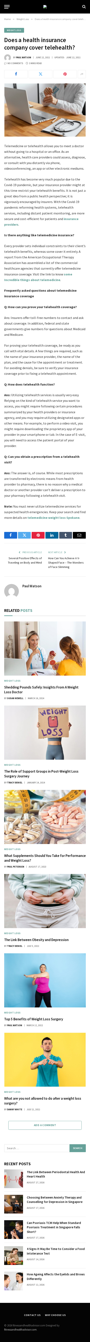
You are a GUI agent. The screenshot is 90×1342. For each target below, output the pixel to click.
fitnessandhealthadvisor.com (20, 1329)
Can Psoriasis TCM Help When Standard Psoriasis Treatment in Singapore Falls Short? (54, 1227)
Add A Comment (45, 1125)
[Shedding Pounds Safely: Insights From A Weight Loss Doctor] (45, 648)
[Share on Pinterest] (65, 74)
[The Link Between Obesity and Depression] (45, 901)
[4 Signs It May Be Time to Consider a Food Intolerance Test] (13, 1255)
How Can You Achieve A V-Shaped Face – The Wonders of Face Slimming (66, 562)
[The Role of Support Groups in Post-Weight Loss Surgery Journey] (45, 733)
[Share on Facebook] (16, 74)
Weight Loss (14, 30)
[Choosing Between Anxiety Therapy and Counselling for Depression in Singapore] (13, 1204)
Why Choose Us (55, 1315)
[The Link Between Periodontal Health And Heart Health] (13, 1178)
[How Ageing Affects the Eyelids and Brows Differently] (13, 1281)
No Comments (15, 63)
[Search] (83, 6)
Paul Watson (23, 57)
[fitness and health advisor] (45, 6)
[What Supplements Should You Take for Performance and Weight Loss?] (45, 817)
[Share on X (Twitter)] (40, 74)
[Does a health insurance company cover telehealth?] (45, 110)
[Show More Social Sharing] (82, 74)
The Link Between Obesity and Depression (36, 939)
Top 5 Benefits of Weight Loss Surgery (33, 1019)
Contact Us (32, 1315)
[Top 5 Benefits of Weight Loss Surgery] (45, 980)
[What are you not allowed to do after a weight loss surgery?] (45, 1060)
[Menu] (7, 6)
